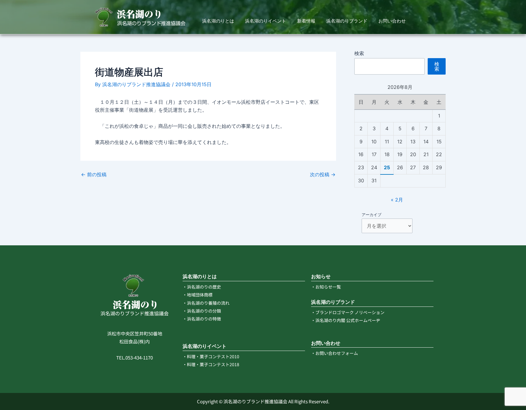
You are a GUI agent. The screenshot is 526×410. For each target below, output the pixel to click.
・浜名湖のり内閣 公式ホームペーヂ (345, 320)
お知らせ (321, 276)
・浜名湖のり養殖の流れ (206, 303)
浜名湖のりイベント (265, 21)
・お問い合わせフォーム (334, 353)
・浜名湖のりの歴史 (202, 287)
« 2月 (397, 200)
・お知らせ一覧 (326, 287)
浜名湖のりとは (218, 21)
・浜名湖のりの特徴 (202, 319)
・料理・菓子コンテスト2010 (211, 356)
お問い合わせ (392, 21)
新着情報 (306, 21)
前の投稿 (94, 174)
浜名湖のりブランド (346, 21)
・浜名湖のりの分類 (202, 311)
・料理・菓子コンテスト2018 (211, 364)
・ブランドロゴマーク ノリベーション (347, 312)
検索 (359, 53)
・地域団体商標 (197, 295)
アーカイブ (371, 214)
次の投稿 (322, 174)
